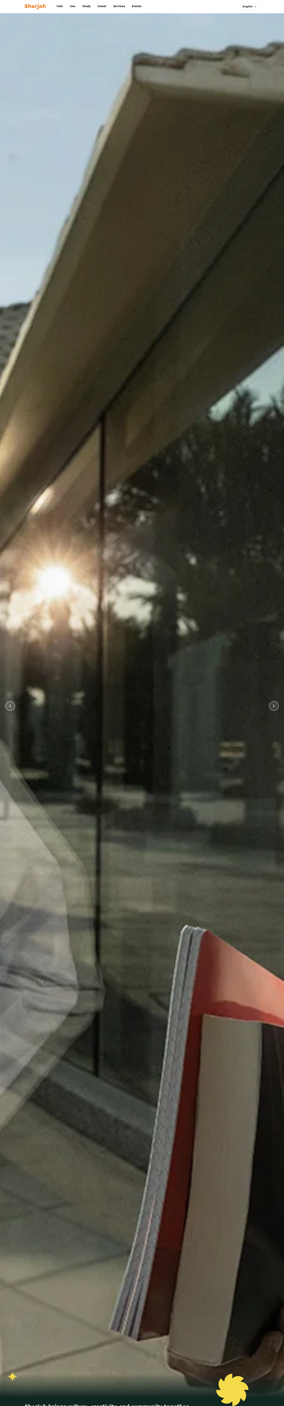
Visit (59, 6)
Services (119, 6)
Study (86, 6)
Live (72, 6)
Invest (102, 6)
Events (136, 6)
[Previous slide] (10, 706)
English (248, 6)
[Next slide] (274, 706)
